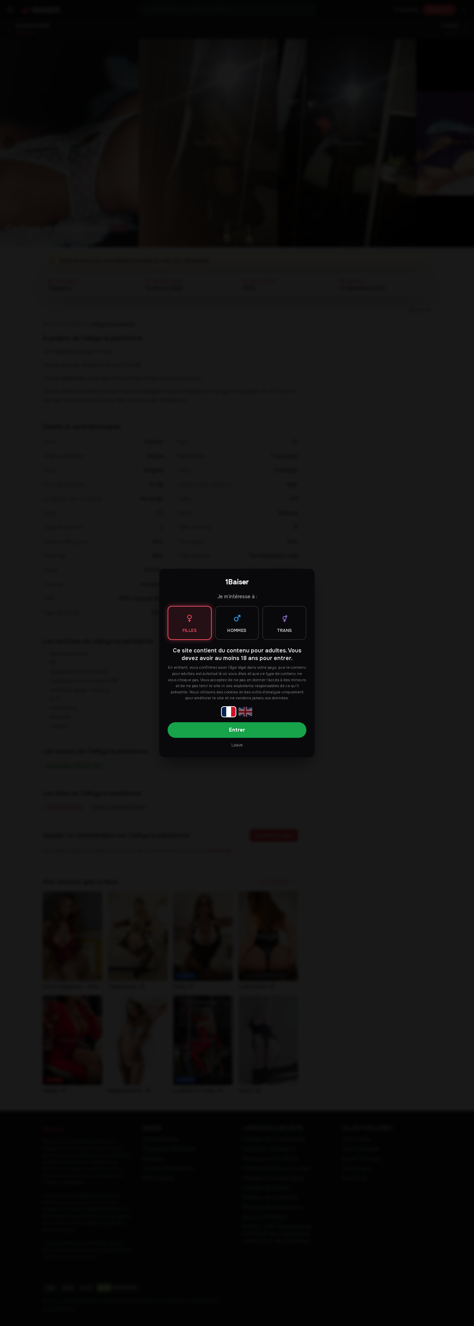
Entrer (237, 730)
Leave (237, 745)
